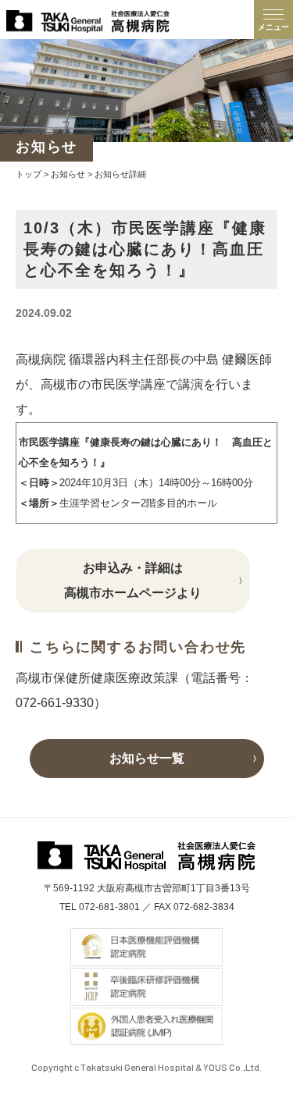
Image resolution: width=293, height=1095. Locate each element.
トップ (28, 174)
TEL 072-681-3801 (99, 906)
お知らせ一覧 (146, 758)
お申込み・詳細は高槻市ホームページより (133, 580)
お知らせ (68, 174)
